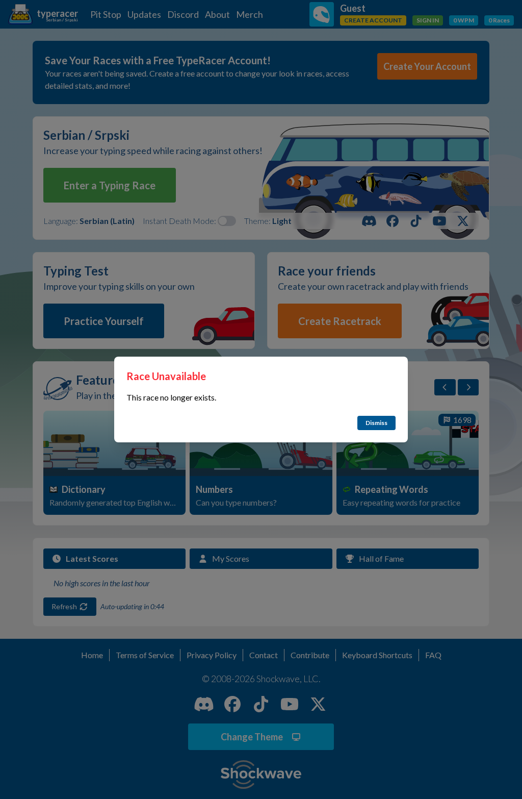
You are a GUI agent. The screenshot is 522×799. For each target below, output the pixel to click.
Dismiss (376, 423)
